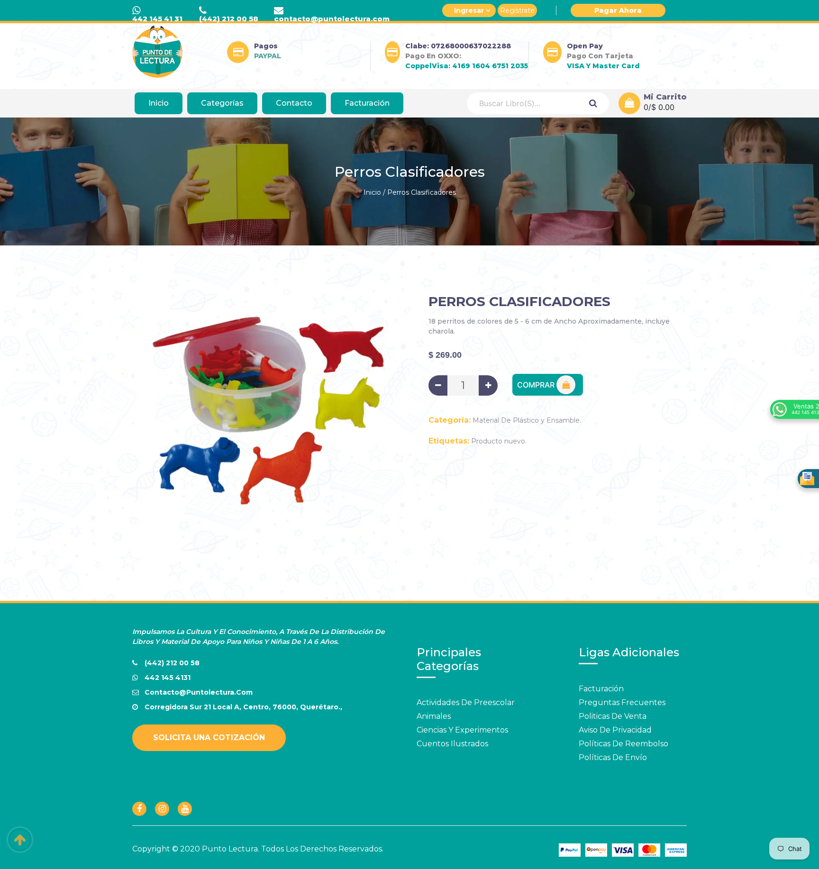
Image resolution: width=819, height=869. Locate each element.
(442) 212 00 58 (228, 18)
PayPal (267, 56)
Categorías (222, 103)
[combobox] (522, 103)
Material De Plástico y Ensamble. (527, 420)
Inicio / (374, 192)
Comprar (536, 384)
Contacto (294, 103)
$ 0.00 (662, 107)
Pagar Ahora (618, 10)
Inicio (158, 103)
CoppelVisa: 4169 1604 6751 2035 (466, 66)
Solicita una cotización (209, 737)
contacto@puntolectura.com (332, 18)
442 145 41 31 (157, 18)
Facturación (367, 103)
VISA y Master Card (603, 66)
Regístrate (517, 10)
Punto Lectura (230, 848)
